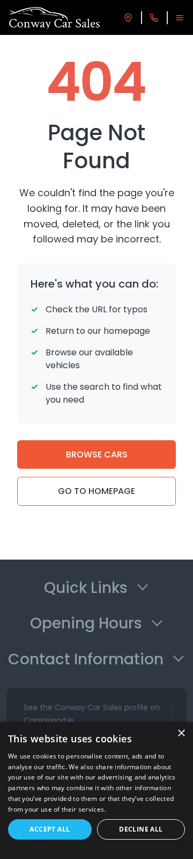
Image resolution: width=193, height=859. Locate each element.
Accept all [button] (49, 829)
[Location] (128, 18)
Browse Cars (97, 454)
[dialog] (96, 790)
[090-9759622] (154, 18)
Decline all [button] (140, 829)
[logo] (54, 17)
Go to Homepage (96, 491)
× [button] (181, 733)
